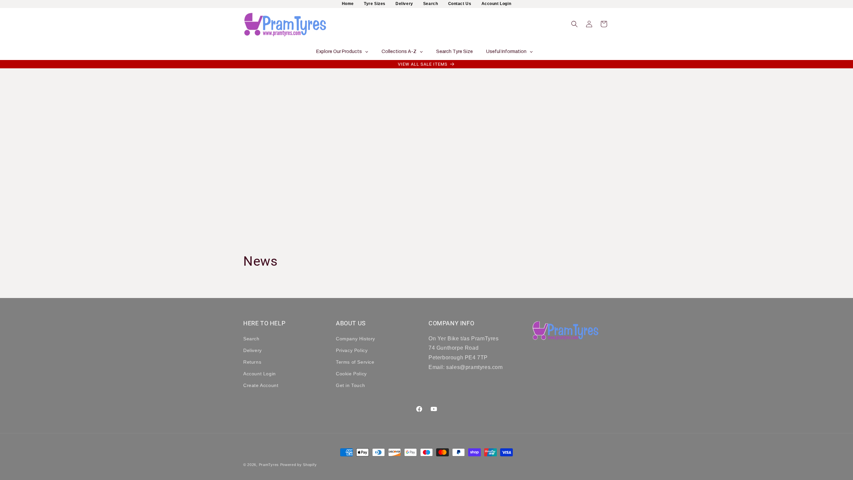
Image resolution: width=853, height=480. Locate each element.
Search (430, 3)
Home (348, 3)
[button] (574, 24)
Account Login (496, 3)
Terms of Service (355, 362)
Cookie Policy (351, 373)
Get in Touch (350, 385)
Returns (252, 362)
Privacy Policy (352, 350)
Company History (355, 338)
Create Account (260, 385)
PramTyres (269, 465)
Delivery (404, 3)
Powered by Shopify (298, 465)
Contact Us (459, 3)
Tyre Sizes (375, 3)
